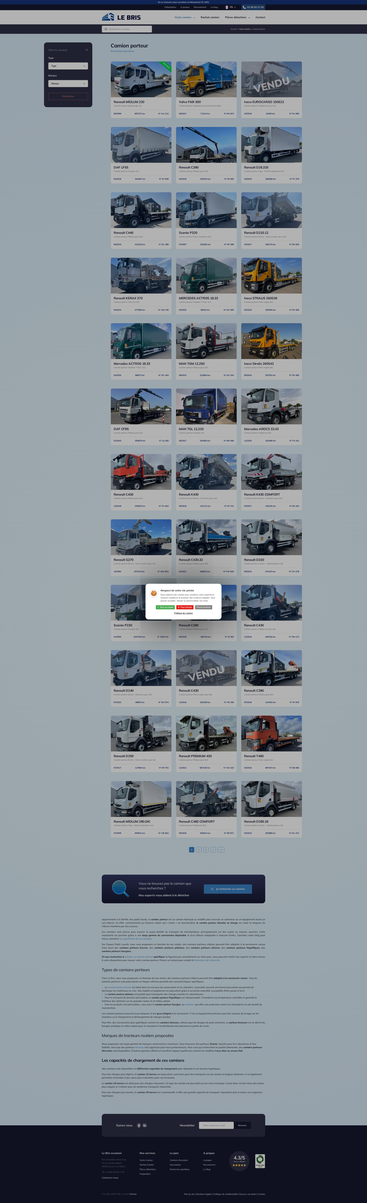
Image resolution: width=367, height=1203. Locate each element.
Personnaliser (204, 607)
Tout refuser (186, 607)
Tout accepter (166, 607)
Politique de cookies (183, 613)
